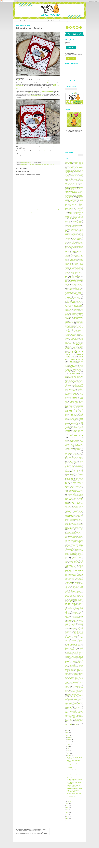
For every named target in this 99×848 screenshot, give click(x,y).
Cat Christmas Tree (76, 250)
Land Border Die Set (76, 436)
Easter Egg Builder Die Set (76, 314)
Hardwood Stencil (72, 389)
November (69, 739)
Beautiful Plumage (73, 200)
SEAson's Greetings (78, 605)
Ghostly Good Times (76, 369)
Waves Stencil (77, 703)
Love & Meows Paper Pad (47, 91)
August (69, 744)
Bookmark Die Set (76, 226)
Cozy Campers (68, 290)
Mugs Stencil (68, 469)
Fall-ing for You (76, 326)
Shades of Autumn (77, 611)
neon (72, 474)
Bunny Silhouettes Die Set (74, 231)
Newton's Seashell (73, 540)
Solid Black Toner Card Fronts (77, 643)
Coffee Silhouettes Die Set (76, 284)
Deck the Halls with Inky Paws (72, 304)
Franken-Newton (72, 361)
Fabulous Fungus (79, 322)
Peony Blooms (80, 566)
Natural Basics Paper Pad (76, 471)
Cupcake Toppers (68, 296)
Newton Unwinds (76, 491)
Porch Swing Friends (69, 579)
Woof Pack (69, 721)
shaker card (67, 612)
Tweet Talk (74, 695)
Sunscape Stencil (71, 672)
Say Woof (69, 600)
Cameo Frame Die (77, 235)
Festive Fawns (75, 335)
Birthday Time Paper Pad (78, 216)
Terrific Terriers (78, 677)
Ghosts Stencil (68, 370)
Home (16, 20)
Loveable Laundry (77, 450)
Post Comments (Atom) (27, 212)
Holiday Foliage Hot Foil (74, 409)
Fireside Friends (73, 339)
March (68, 753)
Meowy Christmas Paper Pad (76, 460)
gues (66, 373)
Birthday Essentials (69, 208)
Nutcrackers (67, 550)
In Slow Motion (69, 426)
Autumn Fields (75, 178)
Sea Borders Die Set (70, 603)
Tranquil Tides (68, 686)
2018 (67, 810)
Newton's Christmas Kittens (76, 507)
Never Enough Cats (70, 475)
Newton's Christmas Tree (70, 508)
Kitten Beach (67, 432)
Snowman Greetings (73, 640)
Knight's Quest (69, 434)
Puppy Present (74, 587)
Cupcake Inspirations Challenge (72, 294)
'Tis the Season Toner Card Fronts (71, 160)
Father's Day (79, 334)
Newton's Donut (79, 515)
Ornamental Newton (69, 554)
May (68, 750)
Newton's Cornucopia (73, 510)
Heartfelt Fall (74, 396)
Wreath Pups (74, 723)
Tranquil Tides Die (77, 686)
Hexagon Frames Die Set (70, 403)
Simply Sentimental (76, 617)
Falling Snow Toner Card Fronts (76, 329)
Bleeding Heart (68, 221)
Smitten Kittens (72, 629)
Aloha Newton (68, 172)
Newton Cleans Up (79, 478)
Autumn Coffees (68, 178)
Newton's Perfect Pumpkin (73, 532)
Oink (72, 550)
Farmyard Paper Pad (71, 334)
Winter (70, 716)
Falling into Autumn (69, 327)
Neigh (68, 474)
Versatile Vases (77, 699)
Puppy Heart (67, 586)
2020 (67, 807)
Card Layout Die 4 (69, 246)
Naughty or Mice (79, 473)
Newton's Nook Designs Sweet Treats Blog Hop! (73, 796)
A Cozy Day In (69, 163)
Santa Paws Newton (78, 599)
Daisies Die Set (72, 301)
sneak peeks (69, 631)
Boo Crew (78, 225)
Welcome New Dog (69, 706)
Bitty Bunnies (76, 218)
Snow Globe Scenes (78, 633)
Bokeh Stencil (80, 224)
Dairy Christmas (76, 300)
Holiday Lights (73, 415)
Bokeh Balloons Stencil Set (76, 222)
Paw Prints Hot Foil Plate (74, 562)
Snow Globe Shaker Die (72, 635)
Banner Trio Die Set (70, 190)
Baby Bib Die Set (79, 185)
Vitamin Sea (73, 700)
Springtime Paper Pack (70, 662)
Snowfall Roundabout (70, 637)
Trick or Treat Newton (74, 690)
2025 (67, 732)
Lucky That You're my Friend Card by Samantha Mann (75, 775)
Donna (20, 79)
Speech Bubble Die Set (73, 644)
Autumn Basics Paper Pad (75, 176)
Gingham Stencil (68, 371)
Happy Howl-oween (78, 386)
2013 (67, 820)
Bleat (80, 220)
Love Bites (77, 446)
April (68, 752)
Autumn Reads (75, 184)
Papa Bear (67, 558)
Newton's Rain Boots (73, 536)
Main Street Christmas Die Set (72, 457)
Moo (73, 466)
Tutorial (68, 695)
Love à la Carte (68, 446)
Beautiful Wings (72, 201)
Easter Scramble (68, 317)
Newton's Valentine (69, 549)
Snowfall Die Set (77, 636)
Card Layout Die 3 (79, 244)
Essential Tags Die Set (76, 318)
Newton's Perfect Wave (70, 533)
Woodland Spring (79, 720)
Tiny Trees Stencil (74, 682)
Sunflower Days (79, 670)
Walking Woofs (74, 702)
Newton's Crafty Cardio (78, 511)
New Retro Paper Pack (71, 476)
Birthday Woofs (69, 217)
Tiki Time (75, 681)
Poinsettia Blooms (77, 577)
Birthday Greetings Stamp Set (77, 209)
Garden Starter (80, 366)
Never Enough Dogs (79, 475)
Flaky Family (77, 342)
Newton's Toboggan (70, 548)
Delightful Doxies (77, 306)
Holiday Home (73, 414)
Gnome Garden (77, 371)
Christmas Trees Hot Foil (70, 271)
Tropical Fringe (68, 692)
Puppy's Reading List (74, 590)
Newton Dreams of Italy (72, 479)
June (68, 748)
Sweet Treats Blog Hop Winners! (74, 793)
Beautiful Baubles (79, 196)
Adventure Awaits (75, 170)
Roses (71, 599)
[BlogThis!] (36, 162)
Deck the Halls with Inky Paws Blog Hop (74, 305)
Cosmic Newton (77, 288)
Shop (67, 20)
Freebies (61, 20)
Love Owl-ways (76, 449)
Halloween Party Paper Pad (75, 377)
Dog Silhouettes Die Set (74, 313)
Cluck (66, 277)
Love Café (70, 448)
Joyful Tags (69, 431)
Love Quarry (67, 450)
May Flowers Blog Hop (73, 458)
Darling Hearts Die (71, 302)
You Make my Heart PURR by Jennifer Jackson (73, 786)
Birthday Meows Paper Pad (71, 210)
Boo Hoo (67, 226)
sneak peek (80, 629)
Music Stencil (68, 470)
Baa (73, 185)
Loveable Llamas (68, 452)
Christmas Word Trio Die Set (76, 272)
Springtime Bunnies (77, 661)
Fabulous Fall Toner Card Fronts (76, 321)
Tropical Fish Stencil (76, 691)
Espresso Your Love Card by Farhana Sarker (73, 791)
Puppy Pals (75, 586)
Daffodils (79, 298)
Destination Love (68, 309)
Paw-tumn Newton (77, 563)
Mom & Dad (78, 465)
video (66, 700)
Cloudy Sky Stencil (75, 276)
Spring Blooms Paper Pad (77, 656)
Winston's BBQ (73, 711)
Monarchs (67, 466)
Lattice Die (71, 437)
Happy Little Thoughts (71, 388)
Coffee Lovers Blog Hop (75, 281)
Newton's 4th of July (69, 493)
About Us (31, 20)
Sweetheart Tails (77, 674)
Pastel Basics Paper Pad (73, 561)
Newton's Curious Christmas (72, 514)
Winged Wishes (69, 710)
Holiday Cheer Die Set (72, 407)
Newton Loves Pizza (76, 487)
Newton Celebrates (69, 478)
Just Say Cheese (77, 431)
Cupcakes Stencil (77, 296)
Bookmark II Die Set (69, 227)
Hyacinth (79, 424)
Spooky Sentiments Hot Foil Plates (74, 652)
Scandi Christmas (77, 600)
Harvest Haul (67, 390)
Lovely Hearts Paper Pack (70, 453)
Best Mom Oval (72, 204)
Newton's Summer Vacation (76, 544)
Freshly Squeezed (73, 362)
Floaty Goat (69, 346)
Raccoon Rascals (77, 592)
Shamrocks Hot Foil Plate (76, 612)
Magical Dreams (68, 456)
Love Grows (67, 449)
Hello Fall (72, 402)
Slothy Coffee (73, 628)
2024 (67, 734)
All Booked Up (78, 171)
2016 (67, 814)
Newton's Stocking (68, 542)
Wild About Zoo (79, 707)
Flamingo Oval (75, 343)
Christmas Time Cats (76, 267)
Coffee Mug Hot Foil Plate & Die (71, 283)
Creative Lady (47, 150)
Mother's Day (69, 467)
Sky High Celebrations (71, 620)
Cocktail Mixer (73, 277)
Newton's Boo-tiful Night (75, 502)
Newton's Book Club (69, 503)
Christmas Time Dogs (69, 268)
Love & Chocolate (75, 443)
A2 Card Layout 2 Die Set (77, 166)
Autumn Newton (73, 182)
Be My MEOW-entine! (71, 777)
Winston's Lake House (70, 715)
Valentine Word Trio (77, 698)
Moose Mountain (79, 466)
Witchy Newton (69, 719)
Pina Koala (74, 573)
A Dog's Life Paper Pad (78, 163)
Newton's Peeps (80, 531)
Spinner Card (78, 647)
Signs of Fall (67, 616)
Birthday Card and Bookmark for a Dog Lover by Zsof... (74, 798)
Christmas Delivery (73, 260)
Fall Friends (71, 323)
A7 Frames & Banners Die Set (74, 168)
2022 (67, 803)
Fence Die (67, 335)
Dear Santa (79, 302)
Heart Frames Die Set (33, 164)
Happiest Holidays (78, 382)
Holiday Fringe (78, 410)
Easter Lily (67, 315)
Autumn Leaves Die (78, 179)
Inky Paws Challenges (51, 20)
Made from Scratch (76, 454)
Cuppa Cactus (68, 297)
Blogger (52, 838)
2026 (67, 730)
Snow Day (76, 632)
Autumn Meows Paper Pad (72, 180)
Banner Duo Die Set (75, 188)
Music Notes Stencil (77, 469)
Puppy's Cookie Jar (74, 588)
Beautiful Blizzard (71, 197)
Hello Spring (78, 402)
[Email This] (34, 162)
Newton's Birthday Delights (70, 498)
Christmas (72, 256)
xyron (80, 723)
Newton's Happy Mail (69, 520)
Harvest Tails (74, 390)
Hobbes (71, 406)
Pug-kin (81, 582)
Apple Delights (76, 172)
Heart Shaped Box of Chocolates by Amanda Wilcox (74, 780)
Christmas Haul (68, 263)
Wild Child (69, 708)
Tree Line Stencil (74, 687)
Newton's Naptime (70, 529)
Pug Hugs (76, 582)
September (69, 742)
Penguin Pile (72, 566)
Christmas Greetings (77, 261)
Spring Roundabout (71, 660)
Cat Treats (67, 252)
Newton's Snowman (77, 541)
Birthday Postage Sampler (70, 214)
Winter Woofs (80, 717)
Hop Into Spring (75, 420)
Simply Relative (74, 616)
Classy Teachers (73, 275)
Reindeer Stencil (76, 595)
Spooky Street (75, 654)
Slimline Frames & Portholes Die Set (74, 622)
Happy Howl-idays (68, 386)
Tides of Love (69, 681)
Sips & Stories (68, 619)
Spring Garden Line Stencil (72, 657)
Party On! (77, 560)
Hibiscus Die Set (79, 403)
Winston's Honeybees (76, 714)
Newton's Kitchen (68, 524)
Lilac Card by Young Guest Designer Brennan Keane (75, 769)
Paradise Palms (68, 560)
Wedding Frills (68, 704)
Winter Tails (72, 717)
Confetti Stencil (72, 287)
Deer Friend (68, 306)
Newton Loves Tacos (69, 489)
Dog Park (66, 313)
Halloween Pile (67, 378)
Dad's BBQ (72, 298)
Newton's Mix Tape (77, 527)
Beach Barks (76, 195)
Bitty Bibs (69, 218)
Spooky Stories (68, 654)
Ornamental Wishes (78, 554)
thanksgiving (70, 679)
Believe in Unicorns (74, 203)
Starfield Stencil (69, 664)
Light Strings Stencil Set (73, 440)
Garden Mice (72, 366)
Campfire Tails (68, 237)
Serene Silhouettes (74, 609)
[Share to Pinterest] (40, 162)
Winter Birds (75, 716)
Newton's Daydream (69, 515)
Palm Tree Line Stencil (76, 557)
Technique (71, 677)
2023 (67, 735)
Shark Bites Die (75, 613)
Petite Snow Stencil (74, 571)
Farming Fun (71, 333)
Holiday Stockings (75, 418)
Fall (67, 323)
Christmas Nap (77, 263)
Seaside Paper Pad (68, 605)
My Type (76, 470)
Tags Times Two (75, 675)
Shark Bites (67, 613)
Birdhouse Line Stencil (74, 205)
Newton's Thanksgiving (78, 546)
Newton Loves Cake (69, 486)
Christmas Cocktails (73, 259)
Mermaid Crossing (72, 461)
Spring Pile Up (80, 658)
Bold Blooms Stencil (71, 225)
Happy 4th (67, 384)
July (68, 746)
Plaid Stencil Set (77, 575)
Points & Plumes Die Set (69, 578)
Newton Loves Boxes (76, 484)
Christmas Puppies (73, 265)
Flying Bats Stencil (79, 350)
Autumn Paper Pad (73, 183)
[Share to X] (37, 162)
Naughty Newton (68, 473)
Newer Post (19, 209)
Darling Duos (80, 301)
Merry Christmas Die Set (76, 462)
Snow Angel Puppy (68, 632)
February (69, 755)
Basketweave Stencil (76, 192)
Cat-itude (72, 252)
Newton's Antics (51, 164)
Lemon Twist (67, 439)
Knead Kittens (74, 432)
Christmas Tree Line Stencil (76, 269)
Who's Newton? (39, 20)
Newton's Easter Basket (71, 516)
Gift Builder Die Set (77, 370)
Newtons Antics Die (78, 549)
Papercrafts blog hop (76, 558)
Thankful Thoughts (69, 678)
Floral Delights (76, 346)
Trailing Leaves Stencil (74, 685)
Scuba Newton (78, 601)
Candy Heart (67, 239)
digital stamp (76, 309)
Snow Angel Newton (77, 631)
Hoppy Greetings (73, 422)
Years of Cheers (68, 724)
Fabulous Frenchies (69, 322)
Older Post (58, 209)
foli (67, 351)
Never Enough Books (79, 474)
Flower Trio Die (68, 350)
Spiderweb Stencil (68, 647)
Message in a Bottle (69, 463)
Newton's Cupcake (77, 512)
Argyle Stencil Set (73, 174)
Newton (79, 476)
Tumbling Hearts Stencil (77, 694)
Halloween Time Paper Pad (71, 380)
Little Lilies (67, 441)
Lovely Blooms (78, 452)
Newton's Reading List (69, 538)
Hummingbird (74, 424)
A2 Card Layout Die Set (71, 167)
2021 (67, 805)
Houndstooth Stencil (75, 423)
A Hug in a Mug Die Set (72, 164)
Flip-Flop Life (72, 344)
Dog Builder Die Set (76, 310)
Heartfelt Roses (73, 399)
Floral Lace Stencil (74, 347)
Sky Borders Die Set (77, 619)
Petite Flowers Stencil (74, 569)
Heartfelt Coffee (74, 394)
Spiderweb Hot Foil (68, 645)
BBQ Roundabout (76, 193)
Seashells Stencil (77, 604)
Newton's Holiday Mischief (75, 523)
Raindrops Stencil (69, 594)
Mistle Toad (71, 465)
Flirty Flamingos (79, 344)
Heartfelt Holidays (73, 397)
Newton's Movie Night (70, 528)
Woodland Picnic (68, 720)
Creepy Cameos (78, 292)
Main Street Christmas (78, 456)
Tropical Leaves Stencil (78, 692)
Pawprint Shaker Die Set (70, 565)
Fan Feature (69, 330)
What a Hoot (78, 706)
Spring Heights (73, 658)
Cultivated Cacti (68, 293)
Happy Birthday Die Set (74, 384)
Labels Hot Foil (76, 434)
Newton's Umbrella (79, 548)
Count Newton (77, 289)
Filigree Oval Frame (75, 338)
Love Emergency (78, 448)
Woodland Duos (78, 719)
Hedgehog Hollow (74, 401)
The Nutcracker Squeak (78, 679)
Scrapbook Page (68, 601)
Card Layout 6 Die (71, 243)
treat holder (67, 687)
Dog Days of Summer (76, 311)
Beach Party (71, 196)
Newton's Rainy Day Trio (76, 537)
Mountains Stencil (77, 467)
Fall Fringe (78, 323)
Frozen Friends (74, 365)
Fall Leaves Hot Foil (74, 325)
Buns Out (75, 233)
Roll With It (67, 599)
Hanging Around (68, 382)
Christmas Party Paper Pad (71, 264)
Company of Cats (71, 285)
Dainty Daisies (68, 300)
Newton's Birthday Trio (78, 499)
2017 (67, 812)
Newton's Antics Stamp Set (50, 82)
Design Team (23, 20)
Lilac (80, 440)
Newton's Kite (75, 524)
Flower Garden (76, 348)
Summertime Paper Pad (76, 669)
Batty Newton (68, 193)
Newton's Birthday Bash (73, 497)
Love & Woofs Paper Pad (76, 445)
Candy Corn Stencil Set (76, 238)
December (69, 737)
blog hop (75, 221)
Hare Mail (80, 389)
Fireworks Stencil (74, 340)
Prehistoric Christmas (77, 580)
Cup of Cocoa (77, 293)
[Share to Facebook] (39, 162)
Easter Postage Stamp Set (76, 315)
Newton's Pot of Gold (70, 535)
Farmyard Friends (79, 333)
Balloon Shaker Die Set (71, 187)
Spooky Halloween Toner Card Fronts (76, 649)
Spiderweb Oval (77, 645)
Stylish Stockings (73, 666)
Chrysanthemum (68, 273)
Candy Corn (76, 237)
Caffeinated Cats (75, 234)
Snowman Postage (73, 641)
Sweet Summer (74, 673)
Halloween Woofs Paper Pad (75, 381)
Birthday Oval (71, 212)
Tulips (68, 694)
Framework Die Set (76, 359)
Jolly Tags (80, 430)
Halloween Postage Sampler (77, 378)
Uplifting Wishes (73, 696)
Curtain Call (76, 297)
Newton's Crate (69, 512)
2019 (67, 809)
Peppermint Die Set (71, 567)
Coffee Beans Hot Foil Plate (73, 279)
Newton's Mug (80, 528)
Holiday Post (80, 415)
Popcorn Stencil (78, 578)
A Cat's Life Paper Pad (78, 162)
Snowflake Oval (74, 639)
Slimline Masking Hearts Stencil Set (71, 627)
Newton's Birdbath (72, 494)
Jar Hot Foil (74, 430)
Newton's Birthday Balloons (77, 495)
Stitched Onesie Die (73, 665)
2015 (67, 816)
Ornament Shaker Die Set (75, 553)
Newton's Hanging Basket (76, 519)
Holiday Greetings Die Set (71, 411)
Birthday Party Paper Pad (74, 213)
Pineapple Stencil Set (73, 574)
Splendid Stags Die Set (70, 648)
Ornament (67, 553)
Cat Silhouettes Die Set (76, 251)
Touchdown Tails (73, 683)
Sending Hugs (70, 607)
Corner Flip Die (70, 288)
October (69, 741)
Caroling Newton (72, 247)
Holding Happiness (79, 406)
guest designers (73, 373)
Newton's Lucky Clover (76, 525)
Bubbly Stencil (74, 230)
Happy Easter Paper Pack (76, 385)
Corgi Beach (80, 287)
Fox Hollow (71, 352)
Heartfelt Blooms (72, 393)
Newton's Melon (68, 527)
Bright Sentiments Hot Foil (73, 229)
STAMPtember (80, 662)
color (66, 285)
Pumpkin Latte (70, 583)
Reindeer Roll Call (68, 595)
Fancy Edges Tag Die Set (71, 331)
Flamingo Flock (68, 343)
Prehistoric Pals (68, 582)
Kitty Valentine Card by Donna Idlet (74, 788)
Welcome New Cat (77, 704)
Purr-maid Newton (75, 591)
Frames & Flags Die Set (30, 92)
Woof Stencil (76, 721)
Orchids (73, 552)
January (69, 801)
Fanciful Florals (77, 330)
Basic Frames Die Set (71, 191)
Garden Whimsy (69, 367)
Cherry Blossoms (74, 255)
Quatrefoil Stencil (68, 592)
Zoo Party (76, 724)
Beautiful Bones (75, 199)
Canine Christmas (76, 239)
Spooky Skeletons (68, 653)
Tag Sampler (67, 675)
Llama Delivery (74, 441)
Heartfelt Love (74, 398)
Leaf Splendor (78, 437)
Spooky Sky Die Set (77, 653)
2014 (67, 818)
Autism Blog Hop (75, 175)
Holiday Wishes (72, 419)
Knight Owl (81, 432)
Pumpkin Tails (71, 584)
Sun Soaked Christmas (69, 670)
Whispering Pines (69, 707)
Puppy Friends (78, 584)
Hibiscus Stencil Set (71, 405)
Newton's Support (71, 545)
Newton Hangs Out (74, 483)
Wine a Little (78, 708)
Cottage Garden (68, 289)
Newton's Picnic (80, 533)
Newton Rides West (73, 490)
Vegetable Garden (68, 699)
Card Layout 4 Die (72, 242)
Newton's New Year (71, 531)
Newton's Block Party (71, 501)
